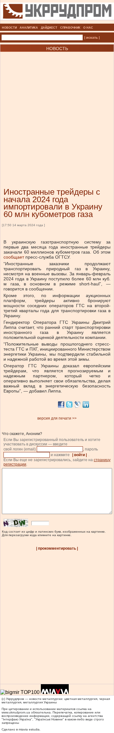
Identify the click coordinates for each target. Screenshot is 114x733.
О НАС (88, 27)
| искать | (92, 37)
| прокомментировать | (57, 548)
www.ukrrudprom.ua (16, 712)
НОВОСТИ (9, 27)
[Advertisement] (57, 110)
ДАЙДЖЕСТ (49, 27)
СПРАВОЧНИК (70, 27)
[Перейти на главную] (57, 22)
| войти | (79, 455)
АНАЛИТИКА (29, 27)
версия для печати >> (57, 418)
